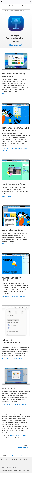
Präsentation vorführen (9, 244)
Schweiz (3, 464)
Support (6, 459)
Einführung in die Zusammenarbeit (12, 358)
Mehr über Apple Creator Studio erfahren (14, 404)
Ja (12, 455)
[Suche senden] (4, 11)
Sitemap (15, 470)
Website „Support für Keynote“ (19, 435)
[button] (23, 2)
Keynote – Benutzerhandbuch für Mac (14, 6)
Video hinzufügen (7, 196)
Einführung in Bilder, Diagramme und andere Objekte (15, 149)
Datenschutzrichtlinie (5, 468)
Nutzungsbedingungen (15, 468)
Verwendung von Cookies (24, 470)
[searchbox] (16, 10)
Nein (21, 455)
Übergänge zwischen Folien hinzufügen (13, 296)
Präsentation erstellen (8, 94)
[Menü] (30, 2)
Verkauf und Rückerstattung (6, 470)
